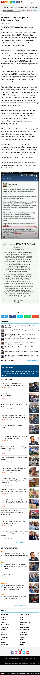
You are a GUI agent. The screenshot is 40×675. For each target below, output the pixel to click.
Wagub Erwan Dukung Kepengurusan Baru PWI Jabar (14, 458)
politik (6, 7)
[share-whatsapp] (27, 316)
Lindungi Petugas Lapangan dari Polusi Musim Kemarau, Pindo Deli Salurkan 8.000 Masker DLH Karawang (14, 502)
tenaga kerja (5, 645)
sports (22, 642)
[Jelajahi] (38, 2)
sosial (32, 7)
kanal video (5, 625)
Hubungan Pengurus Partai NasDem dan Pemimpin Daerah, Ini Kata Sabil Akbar (13, 416)
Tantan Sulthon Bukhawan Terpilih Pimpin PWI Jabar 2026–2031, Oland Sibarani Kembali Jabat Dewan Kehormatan (14, 449)
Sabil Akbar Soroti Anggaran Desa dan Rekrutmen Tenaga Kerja (13, 522)
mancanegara (24, 627)
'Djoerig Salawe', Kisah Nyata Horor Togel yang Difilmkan (15, 597)
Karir (30, 658)
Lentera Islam (24, 615)
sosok (3, 642)
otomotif (4, 630)
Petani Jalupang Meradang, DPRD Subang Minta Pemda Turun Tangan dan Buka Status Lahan (14, 481)
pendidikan (23, 632)
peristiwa (21, 7)
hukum (3, 622)
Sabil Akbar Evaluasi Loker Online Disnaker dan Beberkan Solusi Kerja (12, 384)
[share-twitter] (20, 316)
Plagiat (21, 658)
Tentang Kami (16, 660)
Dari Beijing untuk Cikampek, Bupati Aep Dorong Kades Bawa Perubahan (14, 469)
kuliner (22, 625)
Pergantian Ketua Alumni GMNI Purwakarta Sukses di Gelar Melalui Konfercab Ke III (12, 513)
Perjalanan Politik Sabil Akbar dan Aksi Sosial (13, 427)
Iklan (34, 658)
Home (6, 658)
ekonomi (3, 620)
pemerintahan (13, 7)
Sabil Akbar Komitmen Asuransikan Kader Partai (14, 405)
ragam (27, 7)
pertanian (4, 637)
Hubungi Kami (23, 660)
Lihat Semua (20, 543)
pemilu (3, 632)
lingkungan (5, 627)
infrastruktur (25, 622)
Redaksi (26, 658)
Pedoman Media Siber (14, 658)
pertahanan (24, 635)
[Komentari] (35, 316)
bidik (21, 617)
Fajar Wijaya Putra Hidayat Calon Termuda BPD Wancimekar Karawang (14, 437)
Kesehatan (4, 615)
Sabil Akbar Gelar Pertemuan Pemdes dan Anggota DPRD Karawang (14, 395)
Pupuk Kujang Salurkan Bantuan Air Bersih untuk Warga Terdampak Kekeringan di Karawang (15, 587)
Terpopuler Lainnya (20, 606)
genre (22, 620)
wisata (22, 645)
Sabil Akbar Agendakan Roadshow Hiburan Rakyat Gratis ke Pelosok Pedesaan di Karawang (14, 534)
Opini (2, 617)
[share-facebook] (12, 316)
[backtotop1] (38, 663)
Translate (34, 10)
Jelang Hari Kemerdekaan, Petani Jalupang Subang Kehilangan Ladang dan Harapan (14, 490)
